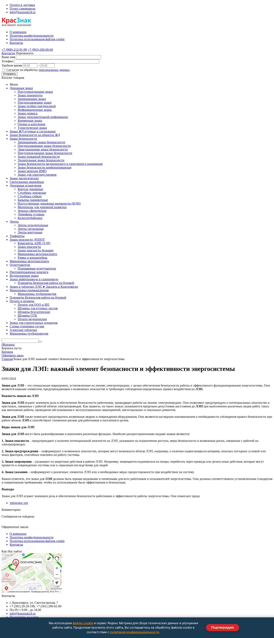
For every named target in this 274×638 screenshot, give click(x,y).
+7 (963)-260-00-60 (40, 49)
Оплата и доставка (22, 5)
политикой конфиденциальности (134, 632)
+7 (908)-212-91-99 (14, 49)
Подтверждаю (222, 627)
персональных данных (54, 70)
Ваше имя (8, 57)
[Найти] (40, 341)
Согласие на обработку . (38, 70)
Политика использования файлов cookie (37, 541)
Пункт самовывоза (22, 8)
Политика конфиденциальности (32, 537)
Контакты (8, 53)
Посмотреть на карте (24, 617)
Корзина (7, 351)
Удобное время (12, 65)
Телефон (7, 61)
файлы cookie (83, 623)
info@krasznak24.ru (23, 12)
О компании (18, 533)
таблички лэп (19, 503)
